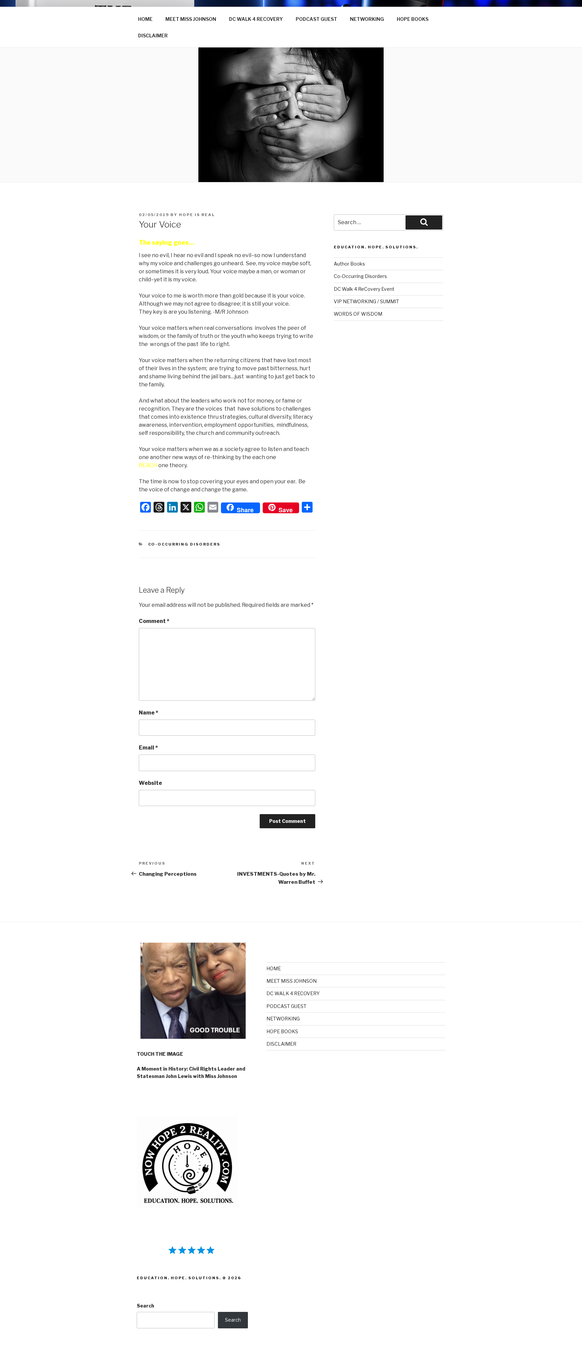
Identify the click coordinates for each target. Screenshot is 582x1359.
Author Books (349, 264)
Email (148, 747)
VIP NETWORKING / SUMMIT (366, 301)
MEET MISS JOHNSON (190, 19)
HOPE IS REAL (197, 214)
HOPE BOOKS (412, 19)
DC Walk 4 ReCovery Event (364, 289)
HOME (145, 19)
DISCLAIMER (153, 35)
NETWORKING (367, 19)
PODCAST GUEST (316, 19)
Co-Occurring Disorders (184, 544)
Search (145, 1306)
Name (148, 712)
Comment (154, 621)
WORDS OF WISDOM (358, 314)
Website (150, 783)
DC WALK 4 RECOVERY (256, 19)
